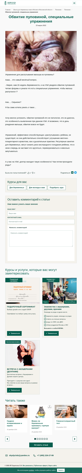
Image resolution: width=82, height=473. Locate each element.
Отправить (63, 254)
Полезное (58, 10)
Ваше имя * (11, 209)
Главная (7, 10)
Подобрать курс (57, 188)
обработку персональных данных (34, 251)
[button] (74, 3)
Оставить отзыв (41, 445)
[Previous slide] (7, 439)
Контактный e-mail (14, 217)
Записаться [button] (15, 333)
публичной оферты (32, 255)
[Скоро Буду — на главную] (10, 3)
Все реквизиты (28, 465)
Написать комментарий (18, 227)
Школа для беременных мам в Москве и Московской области (32, 10)
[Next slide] (75, 439)
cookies (31, 470)
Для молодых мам (37, 188)
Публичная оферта (40, 465)
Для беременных (17, 188)
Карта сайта (53, 465)
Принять (61, 470)
